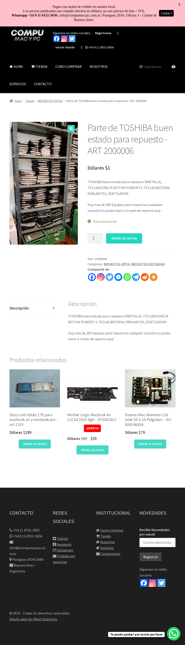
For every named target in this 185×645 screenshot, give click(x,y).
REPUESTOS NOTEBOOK (148, 264)
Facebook (64, 544)
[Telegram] (136, 277)
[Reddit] (145, 277)
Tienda (29, 101)
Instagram (65, 550)
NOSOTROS (99, 66)
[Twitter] (72, 38)
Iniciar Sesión (65, 47)
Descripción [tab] (19, 308)
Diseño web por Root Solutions (33, 619)
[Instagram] (64, 38)
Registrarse (103, 33)
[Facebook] (56, 38)
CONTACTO (43, 84)
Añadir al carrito (124, 238)
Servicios (107, 548)
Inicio (18, 101)
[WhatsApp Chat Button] (173, 633)
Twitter (62, 538)
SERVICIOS (17, 84)
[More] (153, 277)
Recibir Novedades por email (154, 531)
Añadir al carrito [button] (34, 444)
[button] (71, 128)
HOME (18, 66)
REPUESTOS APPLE (50, 101)
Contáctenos (110, 553)
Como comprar (111, 530)
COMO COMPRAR (68, 66)
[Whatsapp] (127, 277)
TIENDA (41, 66)
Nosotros (107, 542)
